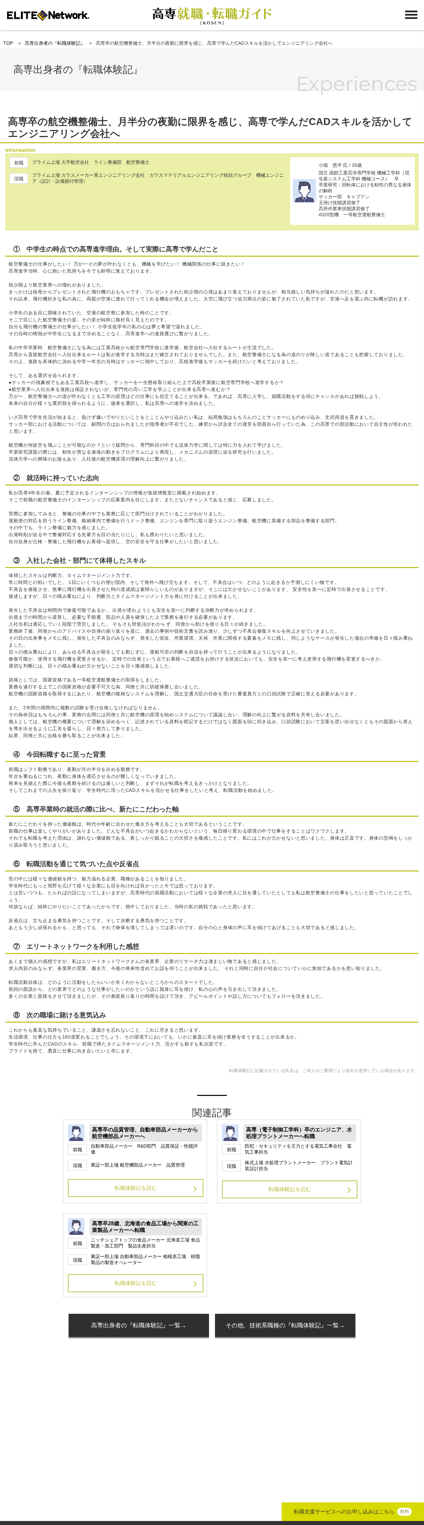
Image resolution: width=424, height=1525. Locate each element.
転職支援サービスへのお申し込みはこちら (351, 1511)
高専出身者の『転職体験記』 (55, 43)
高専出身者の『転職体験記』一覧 (136, 1325)
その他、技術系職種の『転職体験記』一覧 (282, 1325)
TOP (8, 43)
